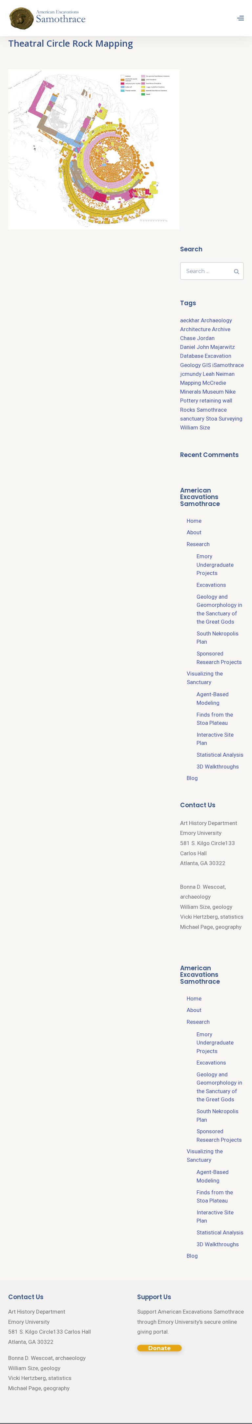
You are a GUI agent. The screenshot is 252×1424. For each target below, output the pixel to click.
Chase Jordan (197, 338)
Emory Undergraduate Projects (215, 564)
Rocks (187, 409)
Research (198, 544)
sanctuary (192, 418)
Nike (230, 391)
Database (191, 356)
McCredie (214, 382)
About (194, 532)
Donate (159, 1348)
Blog (192, 778)
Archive (221, 329)
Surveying (230, 418)
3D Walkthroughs (218, 766)
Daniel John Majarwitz (207, 347)
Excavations (211, 585)
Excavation (218, 356)
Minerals (190, 391)
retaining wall (216, 400)
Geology (190, 365)
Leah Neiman (219, 374)
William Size (195, 427)
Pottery (189, 400)
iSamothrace (228, 365)
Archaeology (216, 320)
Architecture (195, 329)
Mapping (190, 382)
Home (194, 520)
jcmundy (190, 374)
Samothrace (212, 409)
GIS (206, 365)
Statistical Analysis (220, 754)
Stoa (211, 418)
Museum (213, 391)
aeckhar (190, 320)
